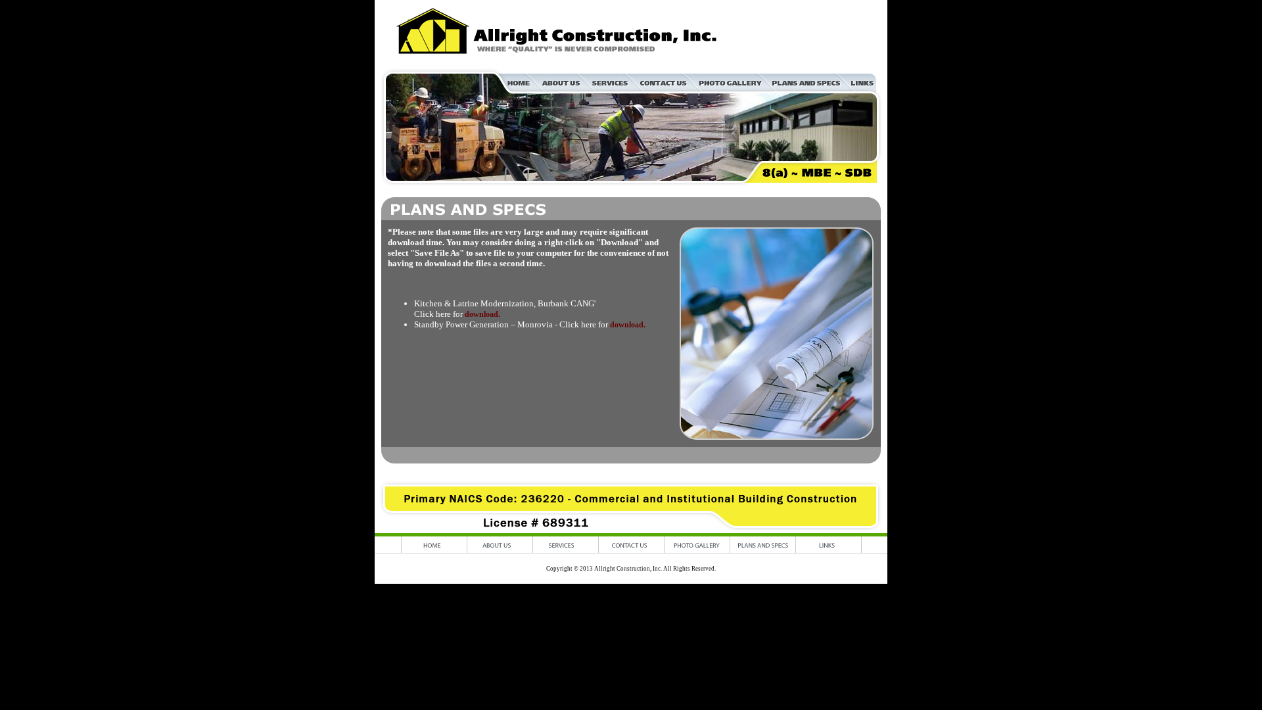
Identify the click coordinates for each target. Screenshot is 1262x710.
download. (482, 314)
